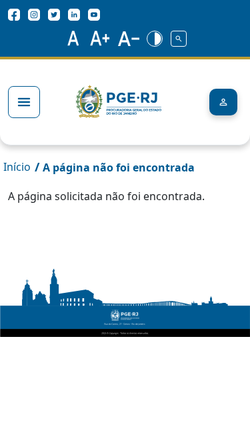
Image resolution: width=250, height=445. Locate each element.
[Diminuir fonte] (128, 38)
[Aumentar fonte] (100, 38)
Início (17, 166)
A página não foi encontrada (119, 167)
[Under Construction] (179, 38)
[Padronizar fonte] (71, 38)
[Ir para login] (223, 102)
